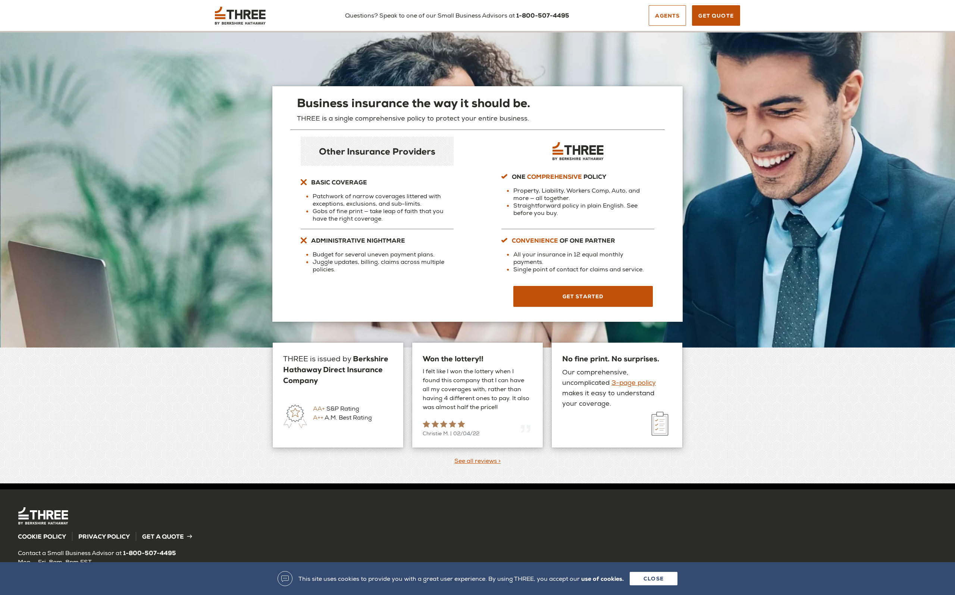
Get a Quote (163, 536)
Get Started (583, 296)
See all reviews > (477, 461)
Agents (667, 15)
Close (654, 578)
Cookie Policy (42, 536)
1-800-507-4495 (542, 15)
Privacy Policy (104, 536)
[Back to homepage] (263, 18)
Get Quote (716, 15)
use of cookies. (602, 578)
